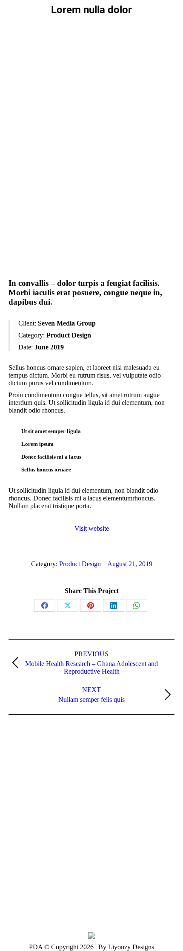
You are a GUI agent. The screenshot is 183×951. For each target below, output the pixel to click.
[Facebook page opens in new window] (14, 800)
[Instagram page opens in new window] (65, 800)
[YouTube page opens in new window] (40, 800)
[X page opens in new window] (27, 800)
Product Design (80, 563)
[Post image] (22, 836)
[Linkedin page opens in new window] (53, 800)
